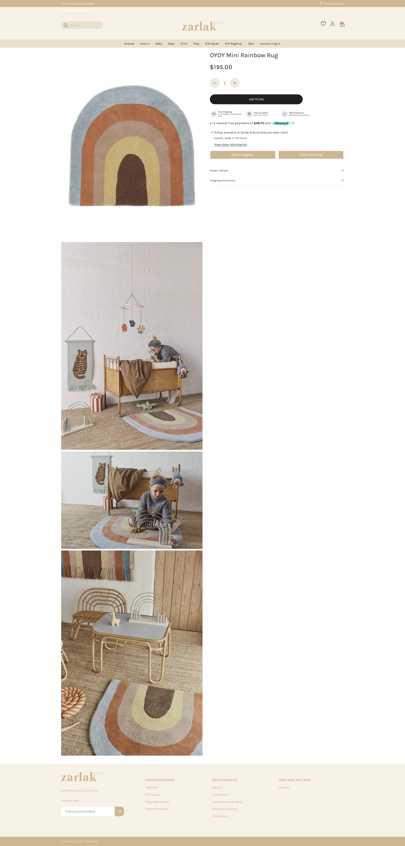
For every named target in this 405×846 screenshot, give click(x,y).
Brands (129, 43)
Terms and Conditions (225, 809)
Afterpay (284, 787)
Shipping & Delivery (157, 802)
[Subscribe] (119, 811)
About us (217, 787)
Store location (334, 3)
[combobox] (82, 25)
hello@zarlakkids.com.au (79, 790)
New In (145, 43)
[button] (277, 171)
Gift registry (233, 43)
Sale (251, 43)
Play (196, 43)
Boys (171, 43)
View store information (230, 144)
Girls (184, 43)
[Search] (65, 26)
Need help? (151, 787)
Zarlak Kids (91, 841)
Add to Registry (242, 155)
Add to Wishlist (311, 155)
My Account (152, 794)
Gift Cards (212, 43)
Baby (159, 43)
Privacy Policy (220, 816)
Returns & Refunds (156, 809)
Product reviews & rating (227, 802)
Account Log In (270, 43)
